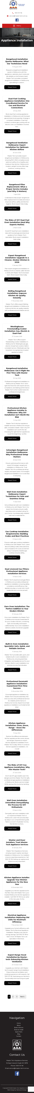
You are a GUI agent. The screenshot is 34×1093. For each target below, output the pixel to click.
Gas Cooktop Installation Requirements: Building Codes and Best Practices (17, 534)
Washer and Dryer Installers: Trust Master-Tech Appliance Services (17, 842)
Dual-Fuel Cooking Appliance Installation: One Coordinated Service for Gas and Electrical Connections (16, 103)
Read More (12, 87)
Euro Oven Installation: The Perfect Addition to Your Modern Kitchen (17, 608)
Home (19, 1023)
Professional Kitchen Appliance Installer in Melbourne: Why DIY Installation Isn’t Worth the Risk (17, 412)
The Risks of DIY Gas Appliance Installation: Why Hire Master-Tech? (17, 767)
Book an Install (18, 1029)
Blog (18, 1034)
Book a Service (18, 1027)
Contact (18, 1036)
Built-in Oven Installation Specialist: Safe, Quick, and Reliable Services (17, 646)
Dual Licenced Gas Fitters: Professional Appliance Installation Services (17, 571)
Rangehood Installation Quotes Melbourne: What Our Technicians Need (17, 61)
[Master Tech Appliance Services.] (17, 10)
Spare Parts (18, 1032)
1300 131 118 (18, 13)
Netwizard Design (21, 1090)
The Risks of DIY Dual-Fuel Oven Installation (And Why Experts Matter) (17, 222)
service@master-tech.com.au (18, 16)
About (19, 1025)
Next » (22, 997)
